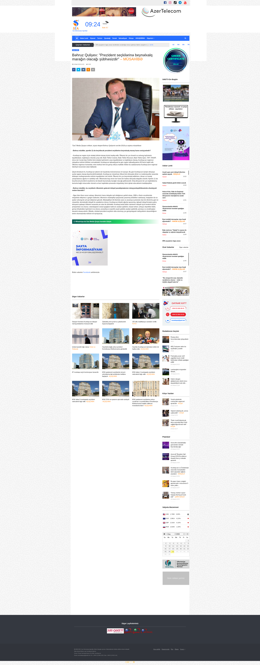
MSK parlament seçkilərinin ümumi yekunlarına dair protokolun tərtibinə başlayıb (114, 374)
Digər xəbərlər (183, 247)
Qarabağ (107, 38)
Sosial (114, 38)
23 (165, 551)
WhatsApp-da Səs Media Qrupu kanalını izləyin (93, 221)
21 (184, 549)
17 (169, 549)
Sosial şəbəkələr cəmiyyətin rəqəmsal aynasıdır (177, 401)
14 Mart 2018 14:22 (78, 64)
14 (184, 546)
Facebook (86, 272)
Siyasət (92, 38)
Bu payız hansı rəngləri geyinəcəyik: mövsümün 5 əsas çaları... (179, 483)
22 (188, 549)
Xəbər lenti (84, 38)
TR (188, 44)
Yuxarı (182, 649)
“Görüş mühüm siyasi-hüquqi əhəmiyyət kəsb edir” (178, 495)
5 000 (89, 64)
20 (180, 549)
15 (188, 546)
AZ (173, 44)
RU (178, 44)
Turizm (99, 38)
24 (169, 551)
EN (183, 44)
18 (173, 549)
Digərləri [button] (150, 38)
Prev (165, 93)
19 (177, 549)
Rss (172, 649)
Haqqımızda (165, 649)
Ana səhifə (156, 649)
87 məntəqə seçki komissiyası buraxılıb (85, 372)
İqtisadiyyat (123, 38)
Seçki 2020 (79, 316)
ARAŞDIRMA (140, 38)
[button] (185, 38)
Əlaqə (177, 649)
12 (177, 546)
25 (173, 551)
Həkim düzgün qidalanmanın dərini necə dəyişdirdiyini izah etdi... (179, 381)
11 (173, 546)
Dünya (131, 38)
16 (165, 549)
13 (180, 546)
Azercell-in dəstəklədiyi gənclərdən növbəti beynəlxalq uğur (178, 445)
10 (169, 546)
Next (186, 93)
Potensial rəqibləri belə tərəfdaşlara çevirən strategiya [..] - (120, 45)
